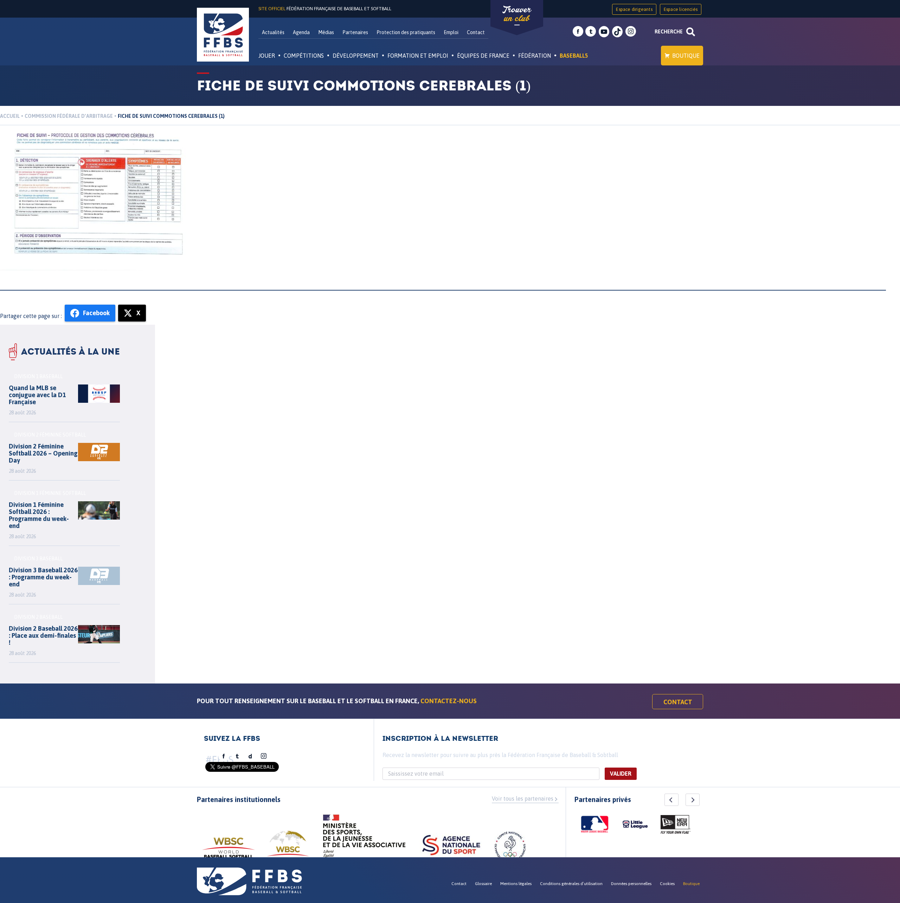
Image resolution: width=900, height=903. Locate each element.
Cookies (667, 883)
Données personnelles (631, 883)
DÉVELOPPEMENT (356, 55)
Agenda (301, 32)
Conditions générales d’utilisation (571, 883)
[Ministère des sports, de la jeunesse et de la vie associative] (364, 838)
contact (677, 702)
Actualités (273, 32)
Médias (326, 32)
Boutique (686, 55)
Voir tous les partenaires (522, 798)
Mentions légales (516, 883)
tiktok (617, 31)
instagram (630, 31)
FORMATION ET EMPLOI (417, 55)
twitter (590, 31)
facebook (578, 31)
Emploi (451, 32)
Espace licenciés (681, 9)
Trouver (516, 14)
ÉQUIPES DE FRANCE (483, 55)
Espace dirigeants (634, 9)
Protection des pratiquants (406, 32)
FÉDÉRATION (534, 55)
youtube (604, 31)
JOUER (266, 55)
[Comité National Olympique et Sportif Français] (510, 848)
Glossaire (483, 883)
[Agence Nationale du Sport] (451, 846)
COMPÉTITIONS (304, 55)
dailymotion (250, 756)
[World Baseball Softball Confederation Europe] (288, 848)
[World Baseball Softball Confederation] (228, 851)
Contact (476, 32)
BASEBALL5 (574, 55)
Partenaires (355, 32)
